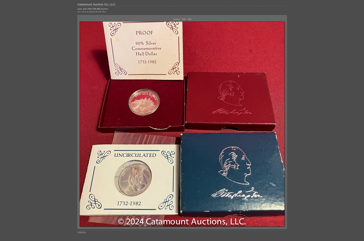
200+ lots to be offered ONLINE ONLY (91, 12)
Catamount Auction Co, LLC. (96, 4)
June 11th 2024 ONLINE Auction (92, 9)
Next (189, 19)
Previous (176, 19)
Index (184, 19)
